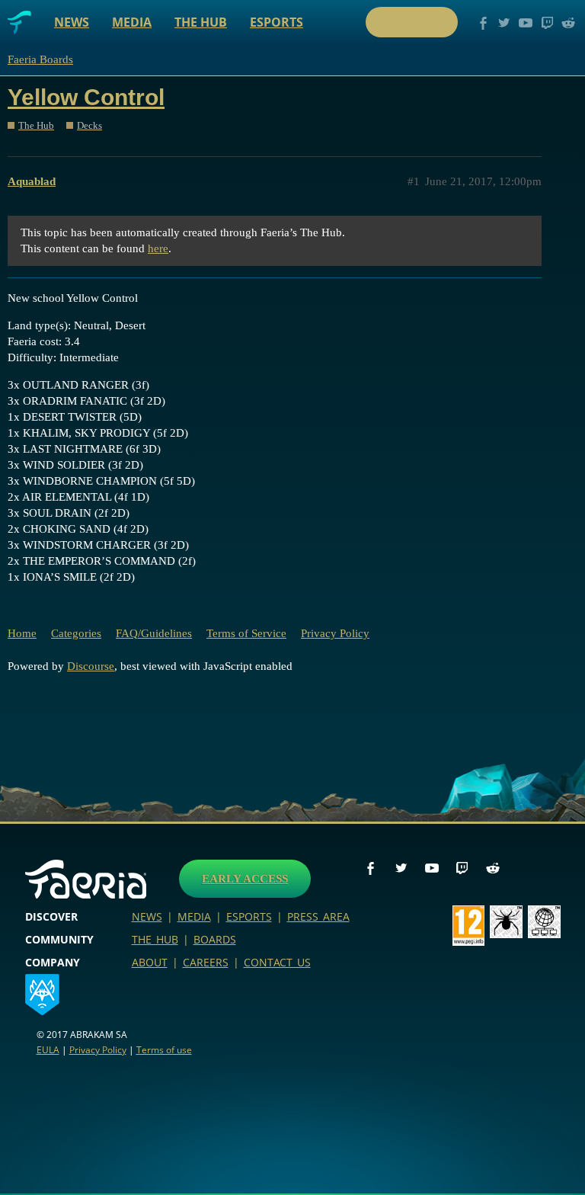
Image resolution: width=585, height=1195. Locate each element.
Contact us (277, 962)
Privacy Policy (335, 633)
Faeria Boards (40, 59)
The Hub (200, 22)
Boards (214, 939)
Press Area (318, 916)
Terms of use (164, 1049)
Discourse (90, 666)
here (158, 248)
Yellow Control (86, 97)
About (150, 962)
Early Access (245, 879)
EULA (48, 1049)
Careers (206, 962)
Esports (276, 22)
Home (22, 633)
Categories (76, 633)
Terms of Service (246, 633)
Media (132, 22)
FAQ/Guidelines (154, 633)
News (71, 22)
